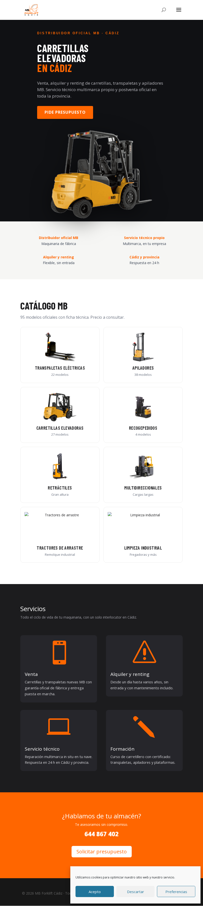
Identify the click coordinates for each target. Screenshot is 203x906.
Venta (31, 674)
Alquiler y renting (129, 674)
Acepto (95, 891)
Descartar (135, 891)
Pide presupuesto (65, 112)
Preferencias (176, 891)
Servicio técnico (42, 749)
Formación (122, 749)
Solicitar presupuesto (101, 851)
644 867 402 (101, 834)
